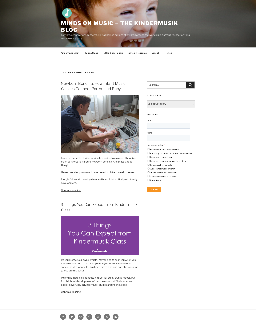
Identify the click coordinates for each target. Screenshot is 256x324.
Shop (169, 53)
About (155, 53)
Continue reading (71, 190)
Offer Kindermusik (113, 53)
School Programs (137, 53)
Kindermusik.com (70, 53)
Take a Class (91, 53)
